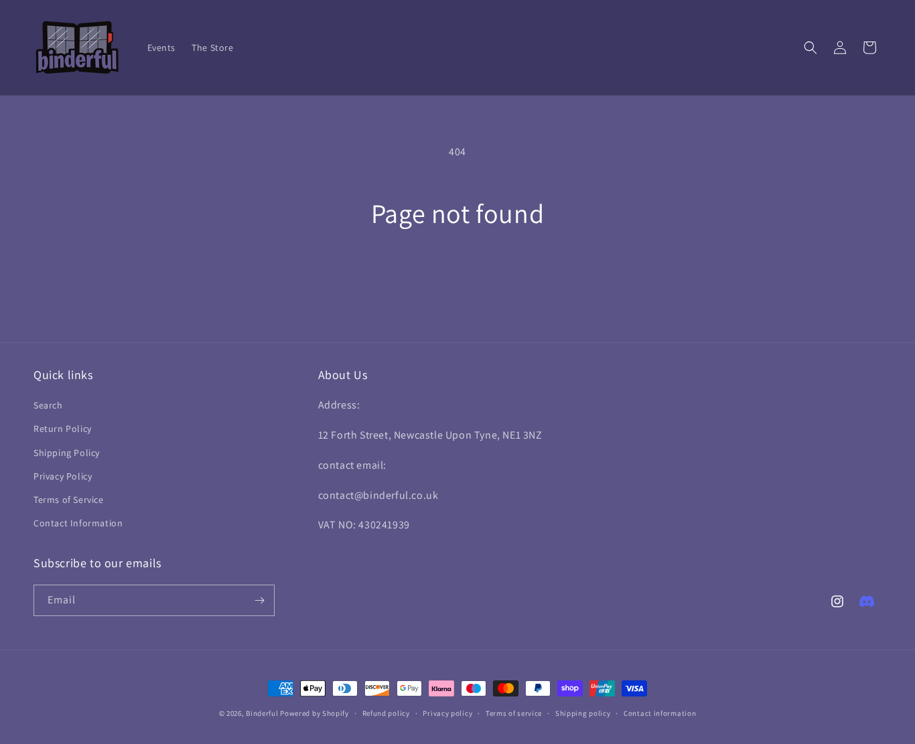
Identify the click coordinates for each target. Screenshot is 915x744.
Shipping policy (583, 713)
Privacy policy (447, 713)
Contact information (660, 713)
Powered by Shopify (314, 713)
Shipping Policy (66, 453)
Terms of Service (68, 500)
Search (48, 405)
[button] (810, 47)
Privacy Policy (62, 476)
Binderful (262, 713)
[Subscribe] (259, 600)
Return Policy (62, 429)
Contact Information (78, 523)
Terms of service (514, 713)
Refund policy (386, 713)
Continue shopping (458, 279)
